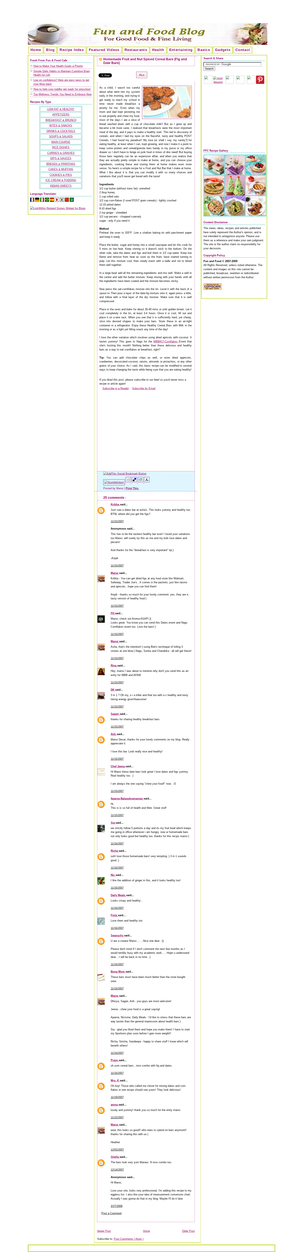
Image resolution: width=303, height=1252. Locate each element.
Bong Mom (118, 971)
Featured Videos (104, 50)
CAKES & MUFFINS (60, 169)
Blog (50, 50)
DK (113, 689)
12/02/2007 (117, 1149)
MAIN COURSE (60, 142)
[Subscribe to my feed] (101, 388)
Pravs (115, 1060)
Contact (242, 50)
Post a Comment (111, 1213)
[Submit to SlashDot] (146, 482)
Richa (115, 850)
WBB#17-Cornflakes (166, 341)
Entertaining (181, 50)
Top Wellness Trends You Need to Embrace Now (62, 94)
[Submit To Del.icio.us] (135, 482)
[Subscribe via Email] (229, 82)
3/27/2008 (116, 1206)
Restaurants (135, 50)
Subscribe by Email (143, 388)
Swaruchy (117, 935)
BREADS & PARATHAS (60, 163)
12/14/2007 (117, 1169)
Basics (203, 50)
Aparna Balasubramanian (127, 798)
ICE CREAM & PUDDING (61, 180)
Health (158, 50)
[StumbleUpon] (114, 482)
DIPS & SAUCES (60, 158)
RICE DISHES (60, 147)
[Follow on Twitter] (251, 82)
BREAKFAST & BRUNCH (61, 120)
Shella (115, 1156)
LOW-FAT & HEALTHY (60, 109)
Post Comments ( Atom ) (128, 1238)
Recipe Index (72, 50)
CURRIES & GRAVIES (61, 152)
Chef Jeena (118, 766)
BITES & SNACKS (60, 125)
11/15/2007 (117, 521)
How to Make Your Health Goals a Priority (58, 66)
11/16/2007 (117, 843)
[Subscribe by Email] (130, 388)
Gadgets (222, 50)
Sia (113, 822)
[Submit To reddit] (141, 482)
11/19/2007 (117, 1097)
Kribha (115, 504)
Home (36, 50)
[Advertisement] (151, 13)
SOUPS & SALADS (61, 136)
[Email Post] (139, 488)
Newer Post (104, 1231)
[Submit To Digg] (129, 482)
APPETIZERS (60, 114)
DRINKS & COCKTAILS (61, 131)
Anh (114, 734)
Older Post (188, 1231)
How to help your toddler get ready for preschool (61, 89)
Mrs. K (115, 1080)
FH (113, 613)
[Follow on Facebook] (240, 82)
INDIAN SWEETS (61, 185)
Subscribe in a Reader (115, 388)
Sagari (115, 713)
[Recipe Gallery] (234, 215)
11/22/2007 (117, 1117)
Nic (113, 875)
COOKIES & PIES (61, 174)
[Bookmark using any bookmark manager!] (124, 473)
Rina (114, 665)
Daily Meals (118, 895)
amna (115, 1104)
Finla (114, 915)
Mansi (115, 573)
